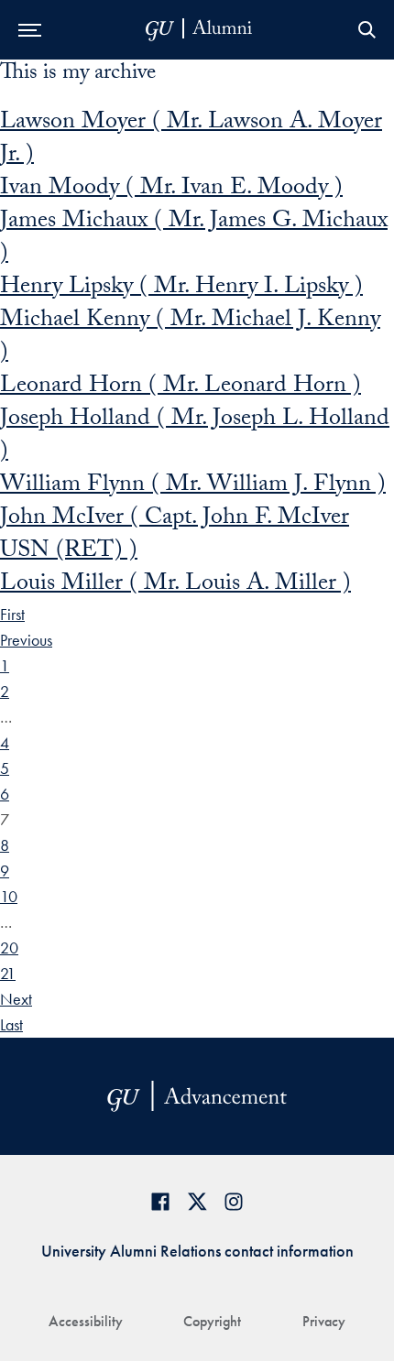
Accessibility (86, 1321)
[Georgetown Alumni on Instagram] (233, 1201)
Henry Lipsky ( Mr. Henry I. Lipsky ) (181, 288)
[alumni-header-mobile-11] (199, 29)
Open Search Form (366, 30)
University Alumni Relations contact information (197, 1250)
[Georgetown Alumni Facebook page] (160, 1201)
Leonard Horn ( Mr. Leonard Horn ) (180, 387)
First (12, 614)
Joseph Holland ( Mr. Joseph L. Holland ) (194, 437)
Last (11, 1024)
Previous (26, 639)
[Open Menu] (30, 30)
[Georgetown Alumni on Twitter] (197, 1201)
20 (9, 947)
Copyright (212, 1321)
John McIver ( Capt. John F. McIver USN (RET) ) (174, 535)
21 (8, 973)
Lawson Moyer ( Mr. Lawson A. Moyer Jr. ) (191, 140)
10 (8, 896)
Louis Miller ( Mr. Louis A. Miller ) (175, 585)
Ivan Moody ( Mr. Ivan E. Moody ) (171, 189)
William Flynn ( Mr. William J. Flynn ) (193, 486)
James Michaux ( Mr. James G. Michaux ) (194, 239)
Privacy (323, 1321)
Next (16, 998)
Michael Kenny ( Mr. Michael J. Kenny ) (190, 338)
